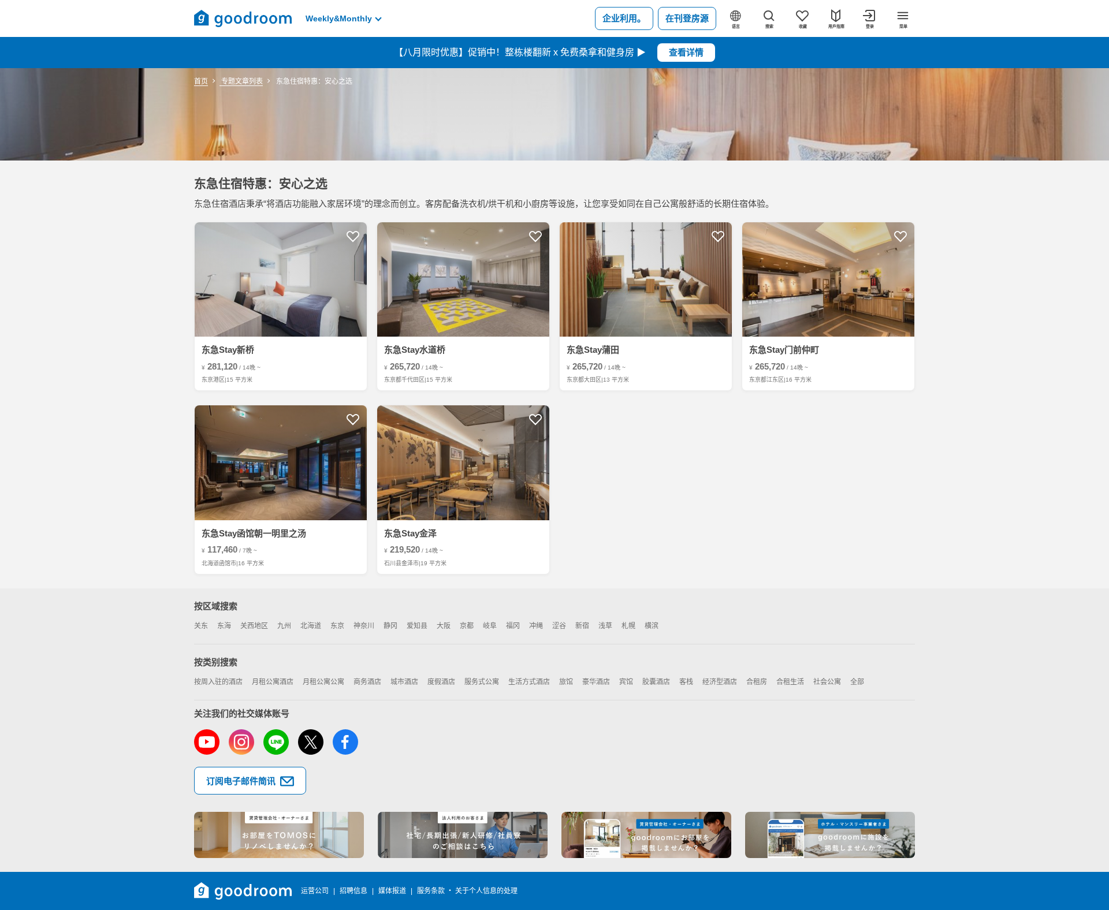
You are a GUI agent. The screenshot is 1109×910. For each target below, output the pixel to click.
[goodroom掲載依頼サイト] (646, 835)
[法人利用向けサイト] (463, 835)
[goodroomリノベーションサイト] (279, 835)
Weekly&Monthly (339, 18)
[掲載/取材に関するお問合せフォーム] (830, 835)
